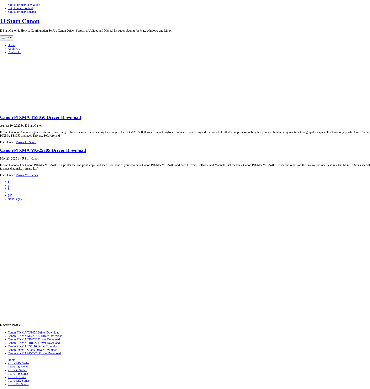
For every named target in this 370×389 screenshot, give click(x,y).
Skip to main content (20, 8)
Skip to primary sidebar (22, 11)
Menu (8, 37)
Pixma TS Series (26, 142)
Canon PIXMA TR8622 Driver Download (34, 342)
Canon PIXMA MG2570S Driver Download (43, 150)
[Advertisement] (77, 84)
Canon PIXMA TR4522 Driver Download (34, 339)
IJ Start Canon (20, 21)
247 (10, 195)
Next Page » (15, 199)
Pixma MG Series (27, 175)
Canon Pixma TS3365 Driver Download (32, 349)
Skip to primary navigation (24, 4)
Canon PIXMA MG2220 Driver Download (34, 353)
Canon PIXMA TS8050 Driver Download (40, 117)
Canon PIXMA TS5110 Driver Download (33, 346)
